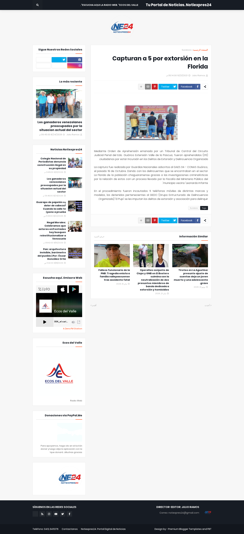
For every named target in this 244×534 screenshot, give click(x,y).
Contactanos (70, 529)
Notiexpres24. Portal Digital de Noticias (103, 529)
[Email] (148, 86)
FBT (209, 529)
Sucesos (186, 49)
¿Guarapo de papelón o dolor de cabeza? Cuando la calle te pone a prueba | (51, 207)
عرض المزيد (99, 236)
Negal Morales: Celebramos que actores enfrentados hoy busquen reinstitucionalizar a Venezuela (52, 230)
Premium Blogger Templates (185, 529)
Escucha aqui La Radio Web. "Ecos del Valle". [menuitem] (109, 5)
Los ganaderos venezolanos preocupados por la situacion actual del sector (60, 126)
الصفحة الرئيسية (200, 49)
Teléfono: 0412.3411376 (45, 529)
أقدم (94, 305)
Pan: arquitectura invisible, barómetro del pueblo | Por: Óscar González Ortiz (52, 254)
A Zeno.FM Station (72, 328)
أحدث (207, 305)
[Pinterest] (155, 86)
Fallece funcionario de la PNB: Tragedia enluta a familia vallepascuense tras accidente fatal (114, 275)
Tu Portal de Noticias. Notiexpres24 (178, 4)
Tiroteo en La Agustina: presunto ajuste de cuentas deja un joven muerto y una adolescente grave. (191, 277)
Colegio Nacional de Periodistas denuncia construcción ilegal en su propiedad (51, 163)
